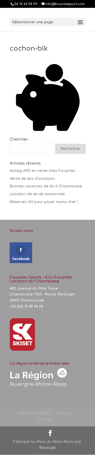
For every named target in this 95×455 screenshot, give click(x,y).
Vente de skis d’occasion (32, 179)
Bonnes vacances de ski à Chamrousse (46, 186)
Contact (44, 419)
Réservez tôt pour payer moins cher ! (44, 202)
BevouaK (47, 448)
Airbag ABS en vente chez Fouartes (42, 171)
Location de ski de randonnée (37, 194)
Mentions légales (35, 413)
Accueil (63, 413)
